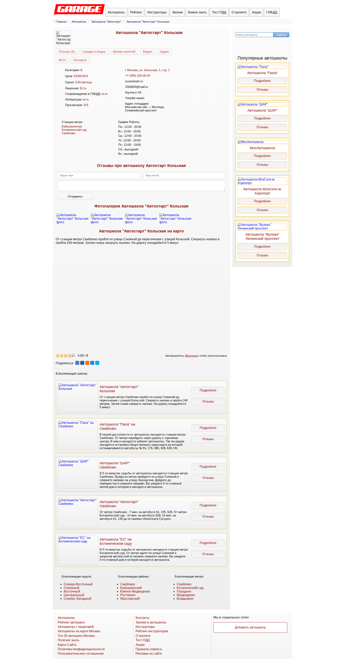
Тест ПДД (219, 12)
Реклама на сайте (149, 653)
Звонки (177, 12)
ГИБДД (271, 12)
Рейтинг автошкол (71, 622)
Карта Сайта (67, 644)
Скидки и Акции (93, 51)
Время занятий (124, 51)
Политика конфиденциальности (81, 649)
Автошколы (116, 12)
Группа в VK (133, 92)
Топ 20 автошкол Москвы (76, 635)
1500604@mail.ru (136, 86)
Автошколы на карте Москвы (79, 631)
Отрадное (184, 591)
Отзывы (208, 401)
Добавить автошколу (250, 627)
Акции (256, 12)
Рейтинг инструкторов (152, 631)
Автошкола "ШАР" (262, 110)
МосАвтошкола (262, 148)
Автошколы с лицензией (76, 626)
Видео (147, 51)
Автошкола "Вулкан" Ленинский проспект (262, 236)
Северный (71, 588)
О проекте (239, 12)
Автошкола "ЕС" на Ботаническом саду (116, 541)
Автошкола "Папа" (262, 73)
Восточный (72, 591)
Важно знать (197, 12)
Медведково (186, 595)
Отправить (75, 196)
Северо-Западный (77, 598)
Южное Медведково (135, 591)
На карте (80, 60)
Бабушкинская (72, 126)
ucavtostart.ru (134, 81)
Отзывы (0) (66, 51)
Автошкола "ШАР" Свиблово (115, 465)
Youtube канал (134, 98)
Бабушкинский (131, 588)
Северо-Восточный (78, 584)
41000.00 (80, 76)
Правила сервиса (149, 649)
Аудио (164, 51)
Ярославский (130, 598)
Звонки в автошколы (151, 622)
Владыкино (185, 598)
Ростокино (128, 595)
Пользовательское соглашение (81, 653)
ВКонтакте (191, 355)
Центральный (74, 595)
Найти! (281, 35)
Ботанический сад (74, 129)
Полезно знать (68, 640)
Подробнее (208, 390)
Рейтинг (136, 12)
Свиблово (68, 133)
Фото (62, 60)
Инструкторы (157, 12)
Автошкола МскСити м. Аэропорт (262, 191)
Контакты (142, 617)
